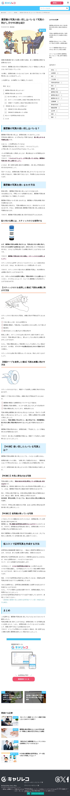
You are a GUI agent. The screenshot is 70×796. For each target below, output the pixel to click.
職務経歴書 (55, 107)
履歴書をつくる (57, 3)
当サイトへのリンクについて (32, 782)
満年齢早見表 (56, 104)
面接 (53, 117)
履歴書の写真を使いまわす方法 (12, 93)
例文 (53, 76)
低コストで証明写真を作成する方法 (13, 115)
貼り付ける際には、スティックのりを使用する (19, 96)
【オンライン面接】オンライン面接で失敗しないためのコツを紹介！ (33, 718)
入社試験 (54, 79)
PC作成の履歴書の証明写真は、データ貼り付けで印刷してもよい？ (32, 754)
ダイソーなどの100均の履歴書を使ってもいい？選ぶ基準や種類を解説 (58, 55)
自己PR (54, 111)
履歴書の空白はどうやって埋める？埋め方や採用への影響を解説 (58, 42)
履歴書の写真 (15, 753)
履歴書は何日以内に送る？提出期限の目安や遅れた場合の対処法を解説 (58, 27)
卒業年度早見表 (56, 82)
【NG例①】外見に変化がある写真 (15, 109)
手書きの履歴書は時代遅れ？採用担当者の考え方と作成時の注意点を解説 (58, 35)
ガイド (10, 12)
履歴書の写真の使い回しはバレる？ (13, 90)
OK (28, 793)
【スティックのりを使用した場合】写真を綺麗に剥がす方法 (22, 99)
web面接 (54, 73)
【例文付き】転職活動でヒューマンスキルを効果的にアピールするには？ (33, 742)
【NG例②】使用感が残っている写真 (16, 112)
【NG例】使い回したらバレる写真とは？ (15, 106)
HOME (4, 12)
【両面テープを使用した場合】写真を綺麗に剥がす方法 (21, 103)
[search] (67, 8)
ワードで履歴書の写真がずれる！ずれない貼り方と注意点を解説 (58, 48)
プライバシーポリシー (30, 785)
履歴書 (15, 12)
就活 (53, 85)
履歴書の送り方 (56, 98)
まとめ (6, 118)
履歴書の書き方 (56, 95)
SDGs (53, 70)
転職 (17, 741)
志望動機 (54, 101)
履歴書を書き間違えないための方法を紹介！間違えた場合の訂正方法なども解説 (32, 730)
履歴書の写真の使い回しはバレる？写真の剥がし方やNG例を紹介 (35, 12)
